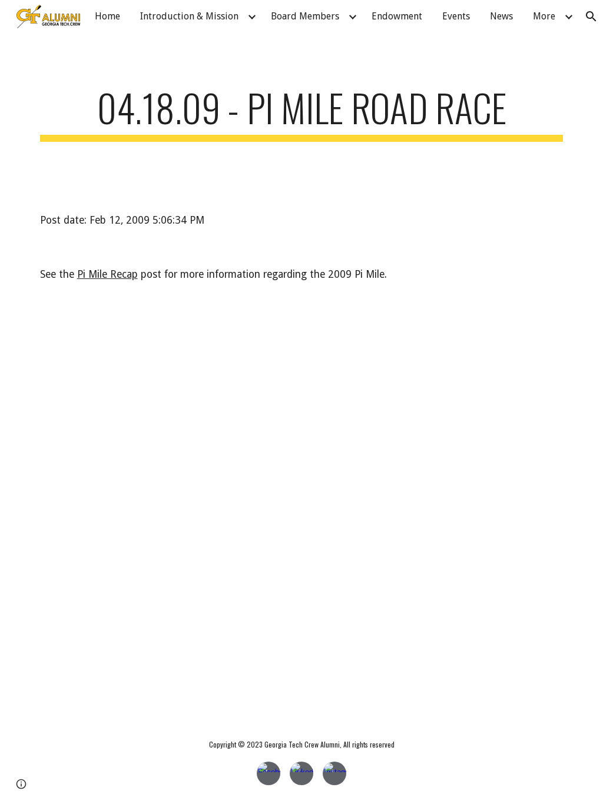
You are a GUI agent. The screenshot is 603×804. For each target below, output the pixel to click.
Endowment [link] (397, 16)
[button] (21, 784)
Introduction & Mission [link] (189, 16)
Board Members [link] (305, 16)
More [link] (544, 16)
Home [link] (107, 16)
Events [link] (456, 16)
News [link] (501, 16)
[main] (301, 113)
